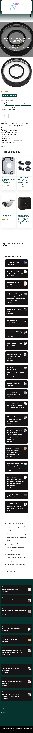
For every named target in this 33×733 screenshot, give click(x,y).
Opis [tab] (5, 116)
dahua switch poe (11, 105)
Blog (4, 712)
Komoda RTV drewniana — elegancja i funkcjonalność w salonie (16, 527)
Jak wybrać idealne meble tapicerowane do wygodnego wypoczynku (17, 567)
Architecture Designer (16, 730)
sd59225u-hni (14, 109)
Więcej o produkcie (9, 95)
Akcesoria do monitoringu (17, 103)
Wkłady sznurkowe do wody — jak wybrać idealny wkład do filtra (17, 537)
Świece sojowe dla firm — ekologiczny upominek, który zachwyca (16, 557)
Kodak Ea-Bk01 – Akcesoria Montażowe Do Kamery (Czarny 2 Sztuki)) (24, 181)
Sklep (5, 709)
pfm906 (6, 109)
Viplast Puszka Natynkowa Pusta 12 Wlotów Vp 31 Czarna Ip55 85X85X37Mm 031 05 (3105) (24, 219)
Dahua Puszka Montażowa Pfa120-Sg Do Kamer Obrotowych (8, 180)
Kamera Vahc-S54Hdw (6, 216)
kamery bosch (20, 107)
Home (14, 45)
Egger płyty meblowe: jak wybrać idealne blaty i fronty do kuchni (16, 547)
